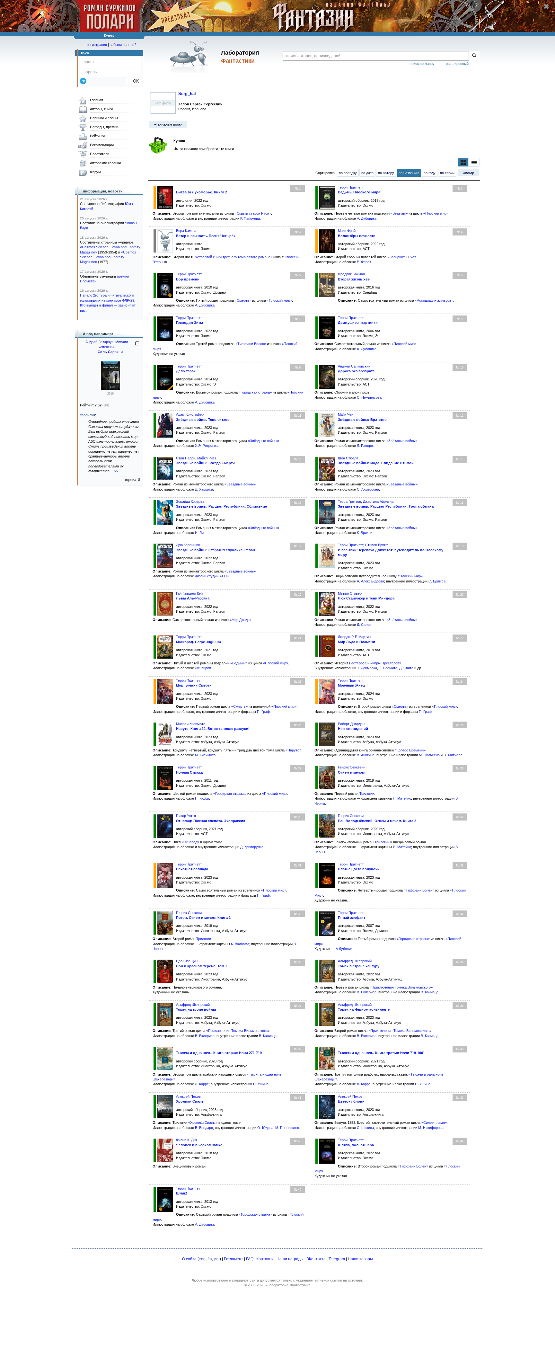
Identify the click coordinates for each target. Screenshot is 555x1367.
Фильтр (468, 173)
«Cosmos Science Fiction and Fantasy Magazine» (108, 257)
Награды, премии (104, 127)
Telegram (337, 1259)
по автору (386, 173)
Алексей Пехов (188, 1096)
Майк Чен (345, 414)
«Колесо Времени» (410, 750)
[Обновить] (137, 346)
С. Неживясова (369, 397)
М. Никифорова (431, 1128)
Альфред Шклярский (355, 961)
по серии (447, 173)
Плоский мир (404, 344)
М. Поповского (287, 1128)
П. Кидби (202, 798)
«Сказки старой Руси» (253, 213)
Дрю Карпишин (188, 545)
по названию (409, 173)
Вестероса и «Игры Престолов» (375, 663)
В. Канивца (429, 992)
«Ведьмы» (399, 213)
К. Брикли (364, 533)
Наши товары (360, 1259)
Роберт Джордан (351, 724)
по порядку (348, 173)
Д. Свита (406, 668)
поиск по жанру (422, 64)
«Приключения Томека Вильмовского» (401, 987)
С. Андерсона (368, 489)
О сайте (189, 1259)
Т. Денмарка (367, 668)
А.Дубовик (344, 949)
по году (430, 173)
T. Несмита (388, 668)
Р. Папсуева (250, 218)
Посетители (99, 154)
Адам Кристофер (190, 414)
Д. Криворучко (251, 847)
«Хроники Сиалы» (202, 1122)
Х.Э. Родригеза (207, 446)
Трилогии (366, 793)
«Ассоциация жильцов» (434, 300)
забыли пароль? (123, 45)
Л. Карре (202, 1084)
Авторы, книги (101, 109)
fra (209, 1259)
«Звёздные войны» (263, 441)
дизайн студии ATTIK (212, 576)
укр (217, 1259)
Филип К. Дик (186, 1140)
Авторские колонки (105, 163)
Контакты (265, 1259)
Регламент (233, 1259)
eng (202, 1259)
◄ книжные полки (168, 124)
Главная (96, 100)
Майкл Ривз (206, 458)
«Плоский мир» (435, 213)
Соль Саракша (110, 352)
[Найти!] (474, 56)
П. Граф (263, 712)
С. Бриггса (436, 581)
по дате (367, 173)
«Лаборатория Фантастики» (287, 1285)
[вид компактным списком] (474, 162)
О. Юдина (265, 1128)
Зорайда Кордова (190, 501)
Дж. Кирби (203, 668)
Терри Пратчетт (351, 187)
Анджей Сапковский (354, 366)
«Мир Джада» (240, 620)
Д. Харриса (204, 489)
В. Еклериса (366, 992)
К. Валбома (240, 944)
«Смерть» (243, 300)
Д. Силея (364, 624)
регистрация (97, 45)
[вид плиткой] (463, 162)
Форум (95, 172)
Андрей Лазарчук (99, 342)
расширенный (457, 64)
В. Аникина (365, 755)
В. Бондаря (204, 1128)
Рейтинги (97, 136)
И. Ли (199, 533)
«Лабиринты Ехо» (401, 257)
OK (133, 81)
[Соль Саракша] (110, 388)
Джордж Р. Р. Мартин (354, 637)
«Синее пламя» (434, 1122)
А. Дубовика (366, 218)
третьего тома (234, 257)
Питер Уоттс (186, 816)
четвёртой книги (208, 257)
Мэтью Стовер (350, 593)
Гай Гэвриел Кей (189, 593)
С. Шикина (365, 1128)
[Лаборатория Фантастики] (190, 57)
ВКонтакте (316, 1259)
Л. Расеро (365, 446)
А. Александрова (370, 581)
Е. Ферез (364, 262)
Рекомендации (102, 145)
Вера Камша (186, 231)
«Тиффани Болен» (250, 344)
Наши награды (290, 1259)
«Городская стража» (255, 392)
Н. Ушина (261, 1084)
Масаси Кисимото (190, 724)
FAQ (249, 1259)
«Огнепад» (190, 842)
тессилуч (87, 415)
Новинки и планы (104, 118)
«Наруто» (293, 750)
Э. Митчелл (453, 755)
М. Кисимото (205, 755)
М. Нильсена (429, 755)
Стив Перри (185, 458)
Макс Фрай (347, 231)
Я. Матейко (402, 798)
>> (116, 471)
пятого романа (258, 257)
